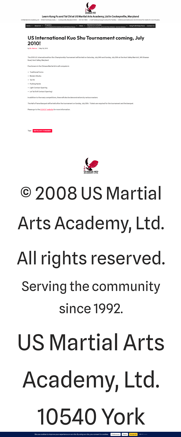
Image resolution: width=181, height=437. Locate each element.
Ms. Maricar (33, 48)
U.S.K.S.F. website (46, 110)
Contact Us (150, 26)
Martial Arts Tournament (42, 131)
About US (38, 26)
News (81, 26)
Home (28, 26)
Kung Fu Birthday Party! (137, 26)
